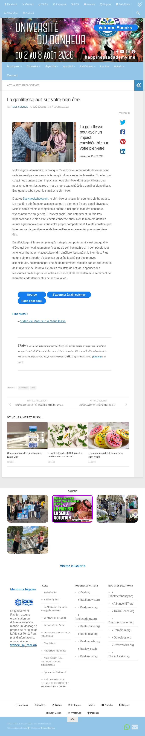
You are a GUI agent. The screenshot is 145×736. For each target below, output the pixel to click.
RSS (76, 4)
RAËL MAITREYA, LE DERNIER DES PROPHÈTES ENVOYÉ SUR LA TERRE (55, 683)
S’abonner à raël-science (69, 294)
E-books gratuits (52, 599)
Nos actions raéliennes (55, 651)
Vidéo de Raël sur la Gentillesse (43, 321)
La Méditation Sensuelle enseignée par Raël (54, 609)
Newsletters (49, 643)
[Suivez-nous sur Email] (135, 727)
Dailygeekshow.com (35, 198)
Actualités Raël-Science (23, 85)
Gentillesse (23, 388)
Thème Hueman (48, 728)
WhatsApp (12, 13)
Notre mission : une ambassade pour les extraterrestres (52, 661)
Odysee (106, 4)
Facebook (12, 4)
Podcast (29, 13)
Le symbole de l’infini (54, 625)
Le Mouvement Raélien (55, 618)
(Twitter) (29, 4)
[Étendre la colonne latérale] (138, 85)
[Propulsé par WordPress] (29, 728)
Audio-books (50, 592)
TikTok (44, 4)
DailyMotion (124, 4)
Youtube (90, 4)
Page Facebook (31, 300)
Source (32, 294)
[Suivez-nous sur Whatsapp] (127, 727)
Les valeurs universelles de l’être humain (55, 634)
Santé (33, 388)
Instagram (61, 4)
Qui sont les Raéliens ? (55, 672)
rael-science (20, 107)
